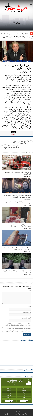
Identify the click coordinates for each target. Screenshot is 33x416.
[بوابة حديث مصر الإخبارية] (16, 7)
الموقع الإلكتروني (26, 318)
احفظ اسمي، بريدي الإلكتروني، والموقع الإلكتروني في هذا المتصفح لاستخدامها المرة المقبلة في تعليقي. (18, 324)
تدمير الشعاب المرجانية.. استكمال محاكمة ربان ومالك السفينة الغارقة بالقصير (17, 248)
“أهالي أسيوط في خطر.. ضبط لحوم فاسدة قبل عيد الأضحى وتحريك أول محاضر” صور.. (17, 225)
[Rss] (19, 412)
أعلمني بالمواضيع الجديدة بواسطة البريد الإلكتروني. (18, 331)
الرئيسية (29, 37)
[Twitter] (16, 412)
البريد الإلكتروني (26, 312)
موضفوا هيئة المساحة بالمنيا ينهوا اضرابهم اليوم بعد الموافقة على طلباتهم (12, 147)
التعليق (29, 290)
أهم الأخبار (23, 37)
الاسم (29, 306)
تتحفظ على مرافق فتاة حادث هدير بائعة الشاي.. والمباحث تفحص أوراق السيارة (17, 196)
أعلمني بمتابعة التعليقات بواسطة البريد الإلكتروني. (18, 328)
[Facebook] (17, 412)
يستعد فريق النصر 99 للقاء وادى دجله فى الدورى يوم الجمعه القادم (20, 141)
